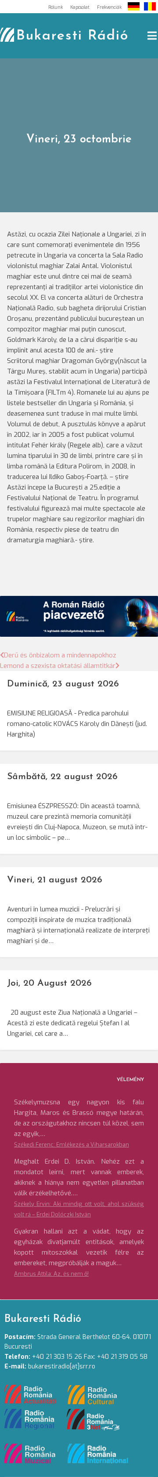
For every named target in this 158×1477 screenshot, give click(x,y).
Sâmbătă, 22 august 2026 (62, 776)
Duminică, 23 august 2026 (63, 684)
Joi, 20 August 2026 (49, 983)
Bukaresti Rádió (72, 36)
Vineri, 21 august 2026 (54, 880)
